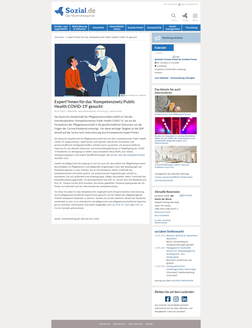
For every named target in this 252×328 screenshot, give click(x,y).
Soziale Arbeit (135, 27)
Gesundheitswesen (87, 111)
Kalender (161, 47)
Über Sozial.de (135, 323)
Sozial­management (173, 27)
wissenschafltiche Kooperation (177, 177)
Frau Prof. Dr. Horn (120, 204)
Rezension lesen (163, 212)
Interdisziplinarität (164, 180)
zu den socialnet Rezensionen (163, 221)
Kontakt (149, 323)
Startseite (59, 37)
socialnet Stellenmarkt (169, 231)
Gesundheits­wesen (117, 27)
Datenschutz (119, 323)
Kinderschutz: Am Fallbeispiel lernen (173, 114)
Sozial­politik (154, 27)
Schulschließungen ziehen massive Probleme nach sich (172, 165)
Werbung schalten (172, 37)
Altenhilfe (98, 27)
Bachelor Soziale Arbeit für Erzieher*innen (176, 59)
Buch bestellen (162, 215)
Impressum (104, 323)
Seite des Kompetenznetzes (131, 155)
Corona (158, 177)
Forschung (191, 27)
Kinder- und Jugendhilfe (61, 27)
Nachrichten (116, 111)
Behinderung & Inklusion (79, 27)
